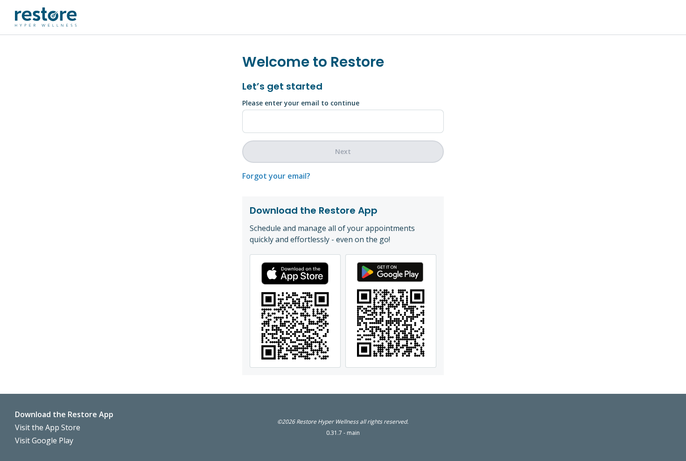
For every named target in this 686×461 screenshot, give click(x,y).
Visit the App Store (47, 427)
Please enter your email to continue (300, 102)
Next (343, 151)
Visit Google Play (44, 440)
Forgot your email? (276, 176)
